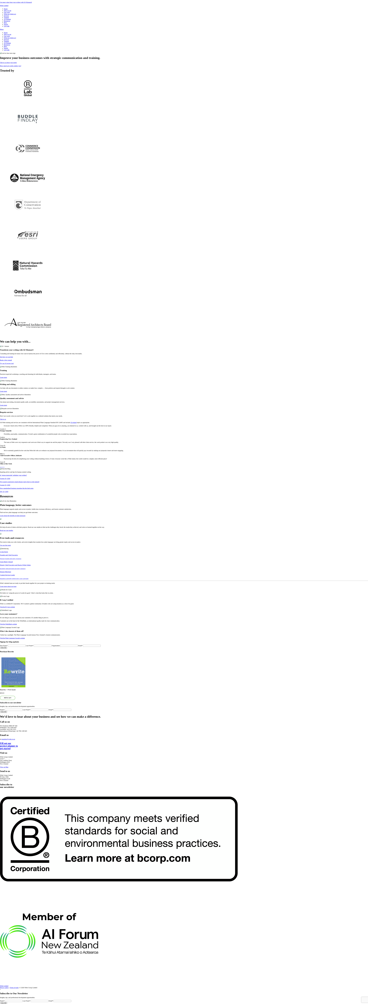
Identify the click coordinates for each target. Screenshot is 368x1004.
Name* (2, 710)
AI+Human (7, 19)
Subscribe (3, 647)
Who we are (7, 10)
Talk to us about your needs (8, 62)
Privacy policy (4, 987)
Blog (5, 23)
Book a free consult (6, 360)
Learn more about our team (8, 586)
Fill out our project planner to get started (9, 746)
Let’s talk (6, 26)
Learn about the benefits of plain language (12, 515)
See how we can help (6, 357)
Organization (56, 645)
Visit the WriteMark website (8, 624)
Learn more (3, 377)
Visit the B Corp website (7, 607)
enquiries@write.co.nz (8, 739)
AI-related (73, 422)
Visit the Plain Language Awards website (12, 638)
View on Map (4, 767)
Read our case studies (6, 530)
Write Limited (4, 5)
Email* (80, 645)
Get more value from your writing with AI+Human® (16, 2)
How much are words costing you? (10, 66)
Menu (2, 29)
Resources (7, 21)
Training (6, 17)
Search (6, 24)
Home (6, 9)
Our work (7, 12)
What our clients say (10, 14)
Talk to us (3, 419)
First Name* (3, 645)
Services (6, 16)
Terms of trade (14, 987)
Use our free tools (5, 545)
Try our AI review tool (7, 363)
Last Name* (29, 645)
